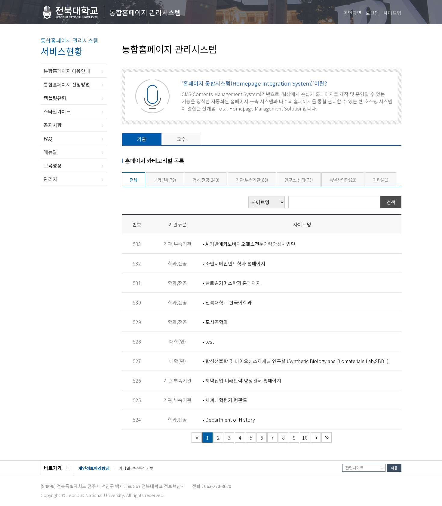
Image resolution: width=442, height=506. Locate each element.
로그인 (372, 12)
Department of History (230, 419)
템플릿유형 (55, 98)
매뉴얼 (50, 152)
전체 (133, 180)
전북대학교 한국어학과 (228, 302)
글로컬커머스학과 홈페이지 (233, 282)
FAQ (48, 138)
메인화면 (352, 12)
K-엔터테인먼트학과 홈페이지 (235, 263)
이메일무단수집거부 (136, 468)
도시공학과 (216, 322)
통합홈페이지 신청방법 (67, 84)
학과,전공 (205, 180)
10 (305, 437)
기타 (380, 180)
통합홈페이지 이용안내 (67, 70)
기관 (141, 139)
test (209, 341)
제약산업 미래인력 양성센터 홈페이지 (243, 380)
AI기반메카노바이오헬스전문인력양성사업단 (250, 243)
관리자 (50, 179)
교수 (181, 139)
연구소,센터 (298, 180)
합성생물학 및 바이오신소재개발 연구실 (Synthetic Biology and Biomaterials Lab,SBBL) (296, 361)
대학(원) (165, 180)
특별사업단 (343, 180)
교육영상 (53, 165)
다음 (316, 437)
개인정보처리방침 (93, 468)
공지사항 (53, 125)
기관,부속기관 (252, 180)
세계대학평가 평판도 (226, 400)
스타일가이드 (57, 111)
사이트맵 (392, 12)
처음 (197, 437)
